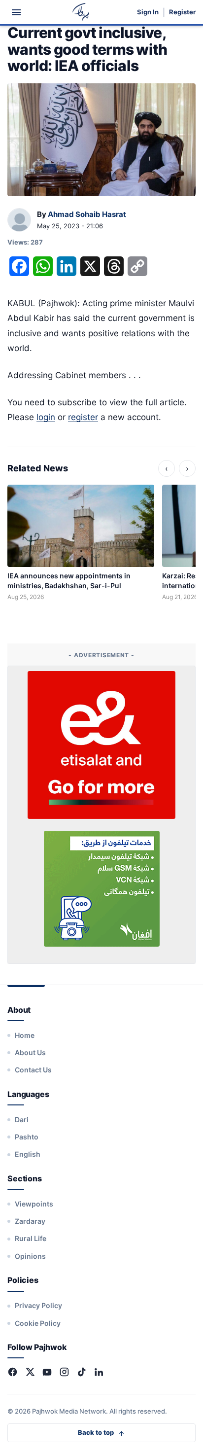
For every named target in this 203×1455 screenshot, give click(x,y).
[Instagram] (64, 1372)
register (83, 417)
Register (182, 12)
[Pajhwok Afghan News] (81, 12)
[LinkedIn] (99, 1372)
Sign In (148, 12)
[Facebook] (12, 1372)
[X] (30, 1372)
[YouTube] (47, 1372)
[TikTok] (81, 1372)
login (45, 417)
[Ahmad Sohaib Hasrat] (19, 220)
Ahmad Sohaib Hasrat (87, 214)
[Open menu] (16, 12)
